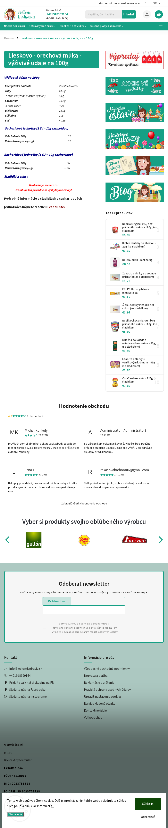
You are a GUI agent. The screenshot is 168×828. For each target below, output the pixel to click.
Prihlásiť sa (57, 601)
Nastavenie (15, 814)
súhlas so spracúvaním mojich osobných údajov (91, 632)
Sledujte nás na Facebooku (27, 689)
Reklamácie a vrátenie (99, 682)
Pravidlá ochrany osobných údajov (107, 689)
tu (52, 806)
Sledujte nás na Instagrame (28, 696)
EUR (155, 3)
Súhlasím (147, 804)
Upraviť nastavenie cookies (102, 696)
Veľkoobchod (93, 717)
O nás (8, 753)
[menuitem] (15, 26)
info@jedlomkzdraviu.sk (25, 668)
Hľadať (129, 14)
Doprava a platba (96, 675)
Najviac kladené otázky (99, 703)
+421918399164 (20, 675)
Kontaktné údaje (95, 710)
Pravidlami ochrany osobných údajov (72, 628)
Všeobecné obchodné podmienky (120, 3)
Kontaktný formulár (18, 760)
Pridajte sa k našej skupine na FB (31, 682)
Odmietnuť (148, 817)
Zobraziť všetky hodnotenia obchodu (84, 504)
